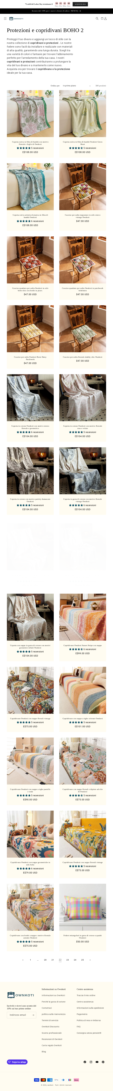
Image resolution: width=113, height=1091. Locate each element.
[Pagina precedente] (23, 960)
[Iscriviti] (33, 1015)
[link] (60, 960)
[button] (5, 18)
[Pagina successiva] (90, 960)
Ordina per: (55, 86)
